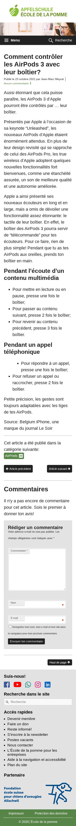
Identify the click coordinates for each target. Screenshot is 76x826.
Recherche (63, 40)
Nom (13, 602)
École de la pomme (44, 821)
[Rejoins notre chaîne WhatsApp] (28, 684)
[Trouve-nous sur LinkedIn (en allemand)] (47, 684)
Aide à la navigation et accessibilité (36, 760)
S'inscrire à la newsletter (27, 735)
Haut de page (57, 662)
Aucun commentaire (16, 83)
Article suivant (58, 468)
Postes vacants (20, 740)
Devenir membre (21, 719)
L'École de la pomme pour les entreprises (32, 752)
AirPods (13, 456)
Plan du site (17, 765)
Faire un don (18, 724)
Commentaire (19, 550)
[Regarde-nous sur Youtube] (17, 684)
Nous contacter (20, 745)
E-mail (14, 618)
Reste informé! (19, 729)
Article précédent (20, 468)
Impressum (16, 813)
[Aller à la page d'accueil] (38, 12)
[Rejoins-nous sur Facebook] (7, 684)
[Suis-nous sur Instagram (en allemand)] (38, 684)
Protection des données (51, 813)
